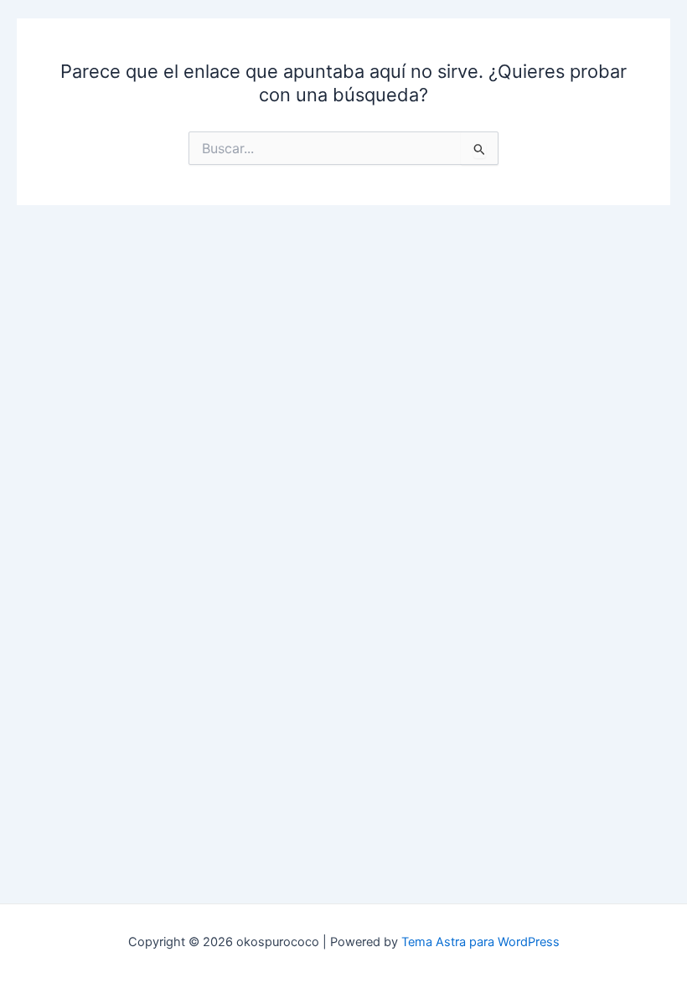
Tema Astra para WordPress (480, 941)
